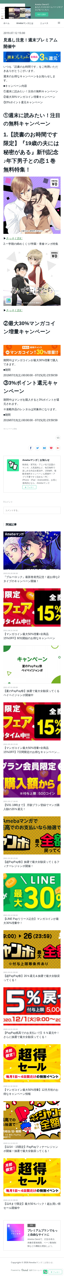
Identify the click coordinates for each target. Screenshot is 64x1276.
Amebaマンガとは (24, 23)
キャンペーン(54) (10, 429)
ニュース (44, 23)
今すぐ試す (41, 14)
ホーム (6, 23)
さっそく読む (14, 238)
